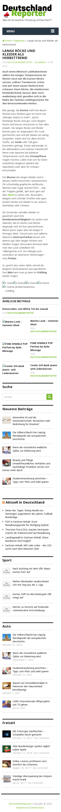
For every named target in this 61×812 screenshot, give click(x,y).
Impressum (22, 807)
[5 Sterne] (8, 287)
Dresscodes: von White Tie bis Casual (25, 308)
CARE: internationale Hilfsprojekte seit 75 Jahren (31, 703)
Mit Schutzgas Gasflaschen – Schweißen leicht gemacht (28, 733)
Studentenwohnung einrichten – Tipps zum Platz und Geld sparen (31, 480)
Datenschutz (37, 807)
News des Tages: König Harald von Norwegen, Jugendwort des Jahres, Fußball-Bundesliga (29, 514)
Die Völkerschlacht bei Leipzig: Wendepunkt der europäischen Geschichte (29, 436)
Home (8, 40)
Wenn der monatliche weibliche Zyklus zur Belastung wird (30, 449)
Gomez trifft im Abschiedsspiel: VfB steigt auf (32, 596)
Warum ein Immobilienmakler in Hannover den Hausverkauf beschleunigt (30, 686)
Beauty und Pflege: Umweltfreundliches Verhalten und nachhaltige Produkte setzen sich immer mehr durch (26, 465)
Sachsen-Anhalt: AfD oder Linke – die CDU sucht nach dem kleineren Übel (28, 547)
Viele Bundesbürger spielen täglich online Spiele (31, 748)
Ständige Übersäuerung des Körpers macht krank (32, 777)
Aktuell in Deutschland (25, 502)
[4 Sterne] (43, 283)
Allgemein (19, 40)
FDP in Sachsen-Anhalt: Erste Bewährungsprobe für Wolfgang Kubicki (27, 523)
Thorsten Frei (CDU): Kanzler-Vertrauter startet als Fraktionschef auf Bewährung (27, 531)
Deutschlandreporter (19, 62)
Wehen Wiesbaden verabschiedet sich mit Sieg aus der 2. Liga (31, 583)
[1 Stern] (7, 283)
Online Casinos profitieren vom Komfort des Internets (30, 763)
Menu (11, 31)
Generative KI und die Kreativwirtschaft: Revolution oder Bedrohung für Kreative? (31, 421)
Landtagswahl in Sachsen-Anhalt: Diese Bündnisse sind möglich (26, 539)
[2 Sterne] (19, 283)
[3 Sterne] (31, 283)
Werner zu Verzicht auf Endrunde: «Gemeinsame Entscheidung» (31, 608)
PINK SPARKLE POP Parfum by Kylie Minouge (41, 346)
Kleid (11, 194)
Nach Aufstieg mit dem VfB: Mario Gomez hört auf (31, 570)
